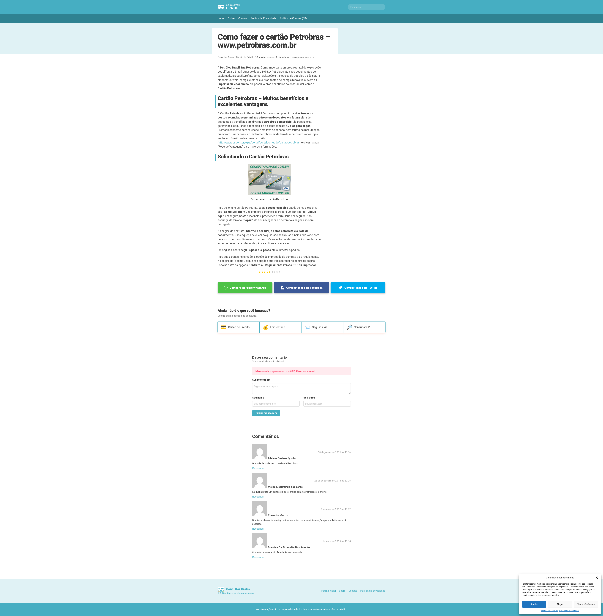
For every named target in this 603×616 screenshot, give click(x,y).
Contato (242, 18)
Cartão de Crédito (245, 57)
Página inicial (328, 590)
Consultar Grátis (226, 57)
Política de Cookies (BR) (293, 18)
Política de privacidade (372, 590)
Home (221, 18)
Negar (560, 604)
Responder (258, 468)
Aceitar (534, 604)
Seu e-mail (309, 397)
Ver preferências (586, 604)
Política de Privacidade (569, 611)
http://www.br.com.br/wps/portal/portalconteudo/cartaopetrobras (259, 142)
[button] (596, 577)
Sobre (231, 18)
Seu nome (258, 397)
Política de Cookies (549, 611)
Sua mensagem (261, 379)
